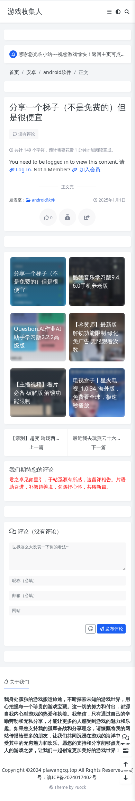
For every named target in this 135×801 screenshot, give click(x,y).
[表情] (91, 629)
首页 (14, 72)
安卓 (31, 72)
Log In (23, 169)
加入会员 (89, 169)
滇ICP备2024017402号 (72, 777)
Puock (80, 787)
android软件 (57, 72)
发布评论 (113, 629)
